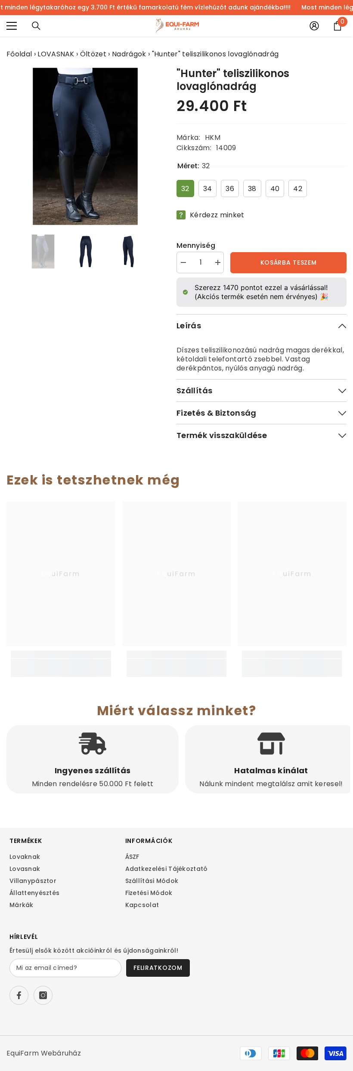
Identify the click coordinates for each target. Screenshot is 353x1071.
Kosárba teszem (288, 262)
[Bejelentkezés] (314, 25)
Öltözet (93, 54)
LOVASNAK (55, 54)
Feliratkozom (157, 967)
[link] (61, 663)
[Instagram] (43, 995)
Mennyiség (195, 245)
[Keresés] (36, 26)
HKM (212, 137)
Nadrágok (129, 54)
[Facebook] (18, 995)
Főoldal (19, 54)
